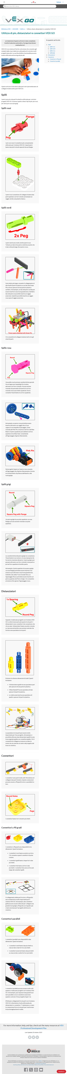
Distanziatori (51, 55)
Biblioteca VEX (6, 29)
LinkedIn (37, 1037)
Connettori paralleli (55, 61)
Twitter (33, 1037)
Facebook (29, 1037)
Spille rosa (52, 51)
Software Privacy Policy (39, 1064)
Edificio (22, 29)
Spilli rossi (52, 46)
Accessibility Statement (49, 1064)
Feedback (61, 1071)
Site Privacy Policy (16, 1064)
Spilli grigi (52, 53)
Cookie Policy (31, 1064)
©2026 (40, 1060)
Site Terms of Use (24, 1064)
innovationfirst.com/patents (40, 1063)
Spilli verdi (52, 48)
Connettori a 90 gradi (55, 59)
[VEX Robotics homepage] (31, 2)
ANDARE (15, 29)
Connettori (51, 57)
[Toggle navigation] (4, 2)
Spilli (49, 44)
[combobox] (29, 6)
